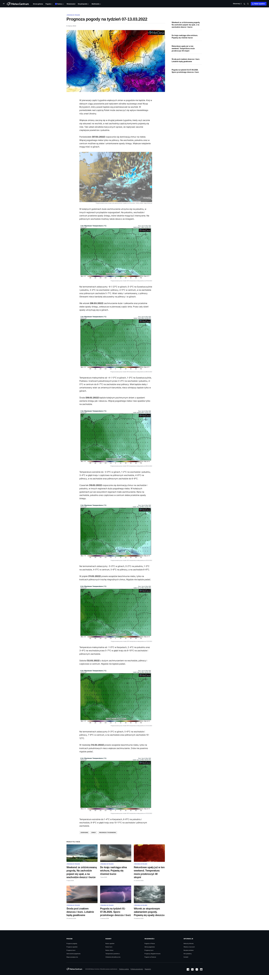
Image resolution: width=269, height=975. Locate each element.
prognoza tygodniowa (107, 832)
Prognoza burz (70, 950)
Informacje (188, 939)
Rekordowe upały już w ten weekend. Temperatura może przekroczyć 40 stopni (183, 48)
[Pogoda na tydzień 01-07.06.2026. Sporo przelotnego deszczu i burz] (115, 894)
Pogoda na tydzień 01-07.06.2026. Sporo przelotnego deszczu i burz (185, 71)
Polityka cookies (124, 969)
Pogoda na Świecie (150, 957)
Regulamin (148, 969)
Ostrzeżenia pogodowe (73, 953)
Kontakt (186, 957)
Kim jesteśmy (188, 953)
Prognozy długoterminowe (152, 953)
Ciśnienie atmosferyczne (112, 957)
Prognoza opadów (71, 947)
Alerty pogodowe (149, 947)
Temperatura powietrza (112, 953)
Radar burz (108, 947)
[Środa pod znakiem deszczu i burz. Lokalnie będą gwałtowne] (82, 894)
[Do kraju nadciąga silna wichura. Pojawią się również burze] (115, 853)
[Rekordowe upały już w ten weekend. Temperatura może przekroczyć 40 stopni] (149, 853)
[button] (4, 3)
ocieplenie (84, 832)
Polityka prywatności (137, 969)
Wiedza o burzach (189, 947)
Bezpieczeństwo (189, 950)
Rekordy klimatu (189, 943)
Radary (108, 939)
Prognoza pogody (71, 943)
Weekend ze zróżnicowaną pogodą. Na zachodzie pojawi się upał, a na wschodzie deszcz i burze (186, 24)
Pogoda (69, 939)
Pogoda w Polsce (73, 15)
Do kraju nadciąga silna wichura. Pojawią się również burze (185, 37)
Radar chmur (109, 950)
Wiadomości (149, 939)
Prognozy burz (148, 950)
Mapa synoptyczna (72, 957)
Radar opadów (259, 4)
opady (93, 832)
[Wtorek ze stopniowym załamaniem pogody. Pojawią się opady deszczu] (149, 894)
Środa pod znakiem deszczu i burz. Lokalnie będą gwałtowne (186, 60)
